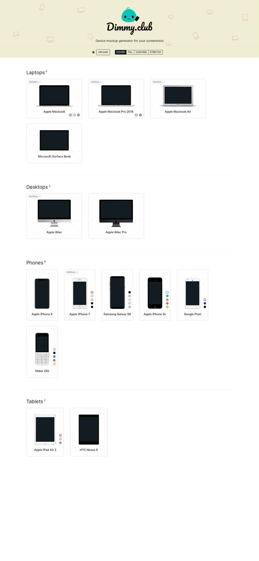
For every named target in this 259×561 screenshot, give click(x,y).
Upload (103, 52)
